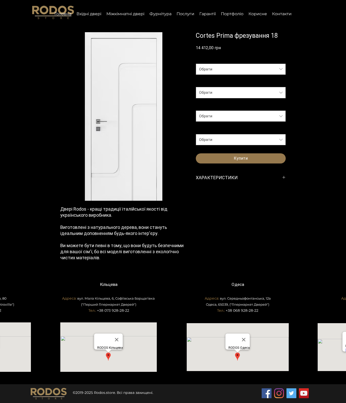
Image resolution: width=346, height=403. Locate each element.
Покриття (205, 82)
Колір (202, 129)
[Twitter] (291, 393)
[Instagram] (279, 393)
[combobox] (241, 69)
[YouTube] (304, 393)
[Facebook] (267, 393)
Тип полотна (208, 105)
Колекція (205, 58)
